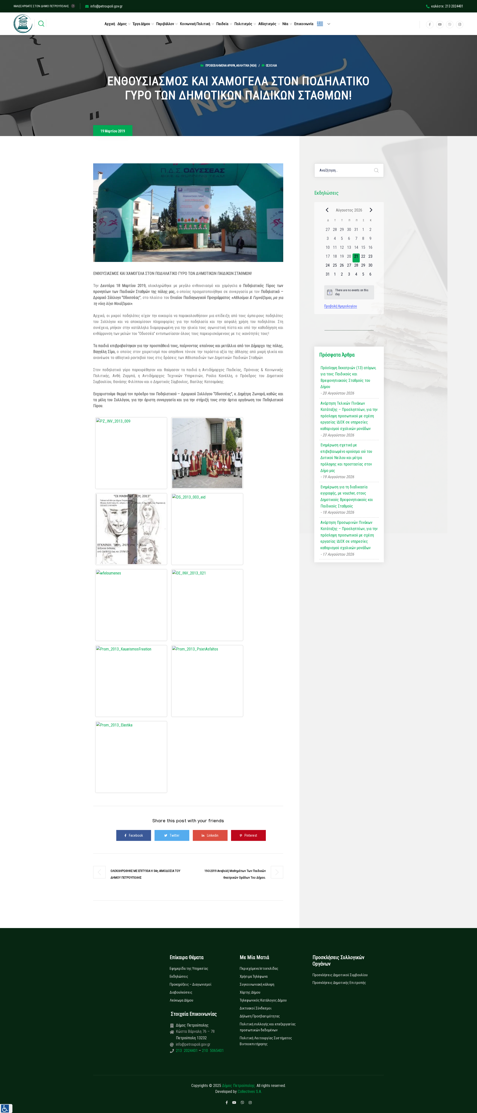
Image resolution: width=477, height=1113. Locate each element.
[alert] (349, 292)
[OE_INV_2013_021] (207, 605)
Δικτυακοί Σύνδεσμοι (256, 1008)
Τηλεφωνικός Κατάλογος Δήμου (263, 1000)
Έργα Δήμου (141, 24)
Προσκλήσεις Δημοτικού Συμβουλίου (340, 975)
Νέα (285, 24)
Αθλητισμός (267, 24)
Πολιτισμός (243, 24)
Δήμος (122, 24)
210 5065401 (212, 1050)
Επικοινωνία (303, 24)
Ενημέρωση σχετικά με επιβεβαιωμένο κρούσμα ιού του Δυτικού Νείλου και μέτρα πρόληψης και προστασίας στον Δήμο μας (346, 458)
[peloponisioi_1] (207, 453)
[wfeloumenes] (131, 605)
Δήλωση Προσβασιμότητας (260, 1016)
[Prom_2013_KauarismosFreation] (131, 681)
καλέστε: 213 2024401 (447, 6)
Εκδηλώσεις (179, 976)
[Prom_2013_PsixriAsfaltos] (207, 681)
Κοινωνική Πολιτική (195, 24)
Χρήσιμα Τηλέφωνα (254, 976)
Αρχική (110, 24)
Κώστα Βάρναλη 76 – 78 (195, 1031)
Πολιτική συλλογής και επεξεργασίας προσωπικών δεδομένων (268, 1027)
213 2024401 (187, 1050)
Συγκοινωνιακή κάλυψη (257, 984)
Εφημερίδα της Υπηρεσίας (189, 968)
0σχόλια (271, 65)
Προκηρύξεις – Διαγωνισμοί (190, 984)
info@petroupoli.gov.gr (106, 6)
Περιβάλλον (165, 24)
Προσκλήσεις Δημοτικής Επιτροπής (339, 982)
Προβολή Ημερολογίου (340, 306)
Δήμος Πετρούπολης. (239, 1085)
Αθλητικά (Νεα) (246, 65)
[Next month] (371, 210)
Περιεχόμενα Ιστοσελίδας (259, 968)
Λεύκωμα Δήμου (181, 1000)
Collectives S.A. (250, 1091)
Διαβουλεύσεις (181, 992)
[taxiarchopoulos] (131, 529)
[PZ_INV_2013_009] (131, 453)
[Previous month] (327, 210)
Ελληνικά (326, 24)
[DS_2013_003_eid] (207, 529)
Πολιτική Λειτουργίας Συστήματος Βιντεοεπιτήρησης (266, 1041)
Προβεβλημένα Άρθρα (220, 65)
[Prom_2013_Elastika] (131, 757)
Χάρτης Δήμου (250, 992)
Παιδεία (222, 24)
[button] (6, 1108)
